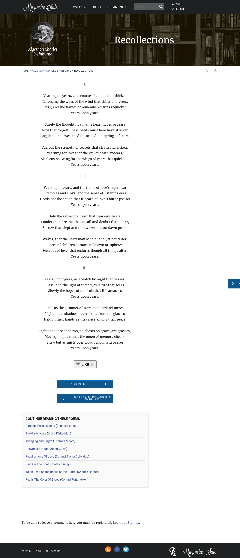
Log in (118, 522)
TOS (38, 551)
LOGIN (178, 4)
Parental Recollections (40, 426)
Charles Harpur (88, 472)
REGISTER (180, 9)
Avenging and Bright (39, 441)
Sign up (133, 522)
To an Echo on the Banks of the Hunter (51, 472)
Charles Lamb (66, 426)
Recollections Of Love (40, 456)
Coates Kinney (60, 464)
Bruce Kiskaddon (59, 433)
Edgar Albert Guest (54, 449)
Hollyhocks (33, 449)
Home (25, 71)
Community (117, 7)
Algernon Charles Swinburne (51, 71)
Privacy (27, 551)
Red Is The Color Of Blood (42, 479)
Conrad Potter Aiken (74, 479)
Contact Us (53, 551)
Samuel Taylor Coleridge (72, 456)
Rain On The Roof (37, 464)
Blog (97, 7)
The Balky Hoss (36, 433)
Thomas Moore (64, 441)
